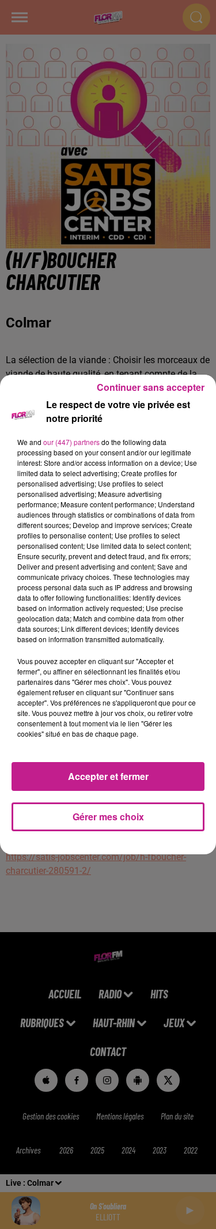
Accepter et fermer (108, 776)
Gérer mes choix (108, 816)
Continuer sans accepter (150, 387)
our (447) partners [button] (71, 442)
